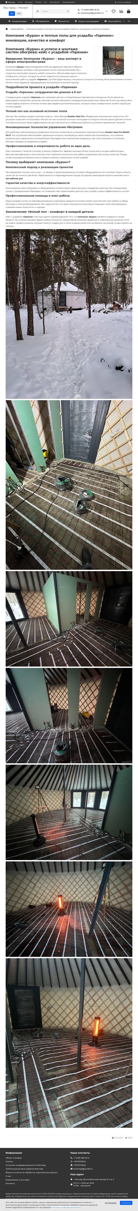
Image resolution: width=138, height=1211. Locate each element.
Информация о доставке (17, 1180)
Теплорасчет (55, 2)
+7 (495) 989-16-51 (90, 9)
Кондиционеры (19, 21)
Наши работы (114, 21)
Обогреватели (42, 21)
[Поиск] (68, 11)
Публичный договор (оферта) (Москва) (24, 1169)
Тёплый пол (63, 21)
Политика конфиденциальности (66, 1207)
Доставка (28, 2)
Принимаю (126, 1203)
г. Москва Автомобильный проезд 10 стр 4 (93, 1179)
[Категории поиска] (38, 11)
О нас (20, 2)
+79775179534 (79, 1161)
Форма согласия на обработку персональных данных (31, 1172)
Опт (45, 2)
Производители (68, 2)
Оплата (38, 2)
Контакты (10, 1183)
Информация (14, 1152)
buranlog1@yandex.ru (92, 13)
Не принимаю (110, 1203)
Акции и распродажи (88, 21)
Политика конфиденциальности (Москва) (26, 1165)
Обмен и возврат (14, 1158)
